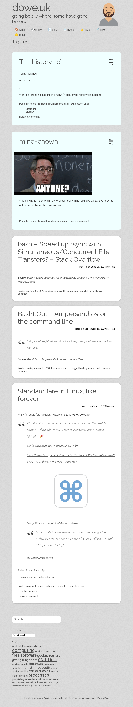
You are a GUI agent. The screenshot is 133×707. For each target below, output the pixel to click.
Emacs (46, 651)
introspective (42, 667)
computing (23, 650)
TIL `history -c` (40, 61)
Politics (16, 675)
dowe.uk (31, 7)
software (53, 679)
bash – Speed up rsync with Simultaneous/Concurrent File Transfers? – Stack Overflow (63, 251)
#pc (43, 570)
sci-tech (29, 679)
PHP (48, 671)
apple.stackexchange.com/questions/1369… (53, 445)
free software (24, 655)
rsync (91, 291)
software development (20, 683)
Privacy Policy (103, 698)
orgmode (33, 670)
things (54, 682)
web (22, 686)
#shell (21, 570)
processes (38, 675)
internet (26, 667)
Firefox (52, 651)
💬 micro (36, 29)
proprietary (18, 679)
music (15, 671)
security (38, 679)
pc (58, 586)
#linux (37, 570)
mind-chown (38, 141)
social (46, 679)
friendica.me (30, 591)
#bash (29, 570)
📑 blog (52, 29)
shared (60, 291)
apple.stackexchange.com (40, 557)
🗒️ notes (69, 29)
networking (23, 671)
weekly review (32, 685)
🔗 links (101, 29)
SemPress (73, 698)
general (55, 656)
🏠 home (20, 29)
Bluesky (30, 111)
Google (24, 664)
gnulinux (90, 368)
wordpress (46, 686)
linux (54, 221)
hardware (38, 663)
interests (16, 668)
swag (41, 682)
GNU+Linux (47, 660)
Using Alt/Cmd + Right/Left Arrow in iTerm (52, 523)
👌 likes (85, 29)
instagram (49, 664)
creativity (39, 651)
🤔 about (20, 34)
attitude (23, 646)
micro (33, 104)
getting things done (25, 660)
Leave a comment (30, 116)
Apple (15, 646)
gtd (31, 664)
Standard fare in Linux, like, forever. (58, 394)
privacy (24, 675)
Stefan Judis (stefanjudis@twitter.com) (43, 414)
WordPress (49, 698)
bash (48, 104)
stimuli (34, 682)
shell (66, 104)
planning (54, 671)
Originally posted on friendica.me (36, 577)
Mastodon (31, 109)
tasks (47, 682)
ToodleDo (16, 686)
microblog (57, 104)
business (39, 646)
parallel (84, 291)
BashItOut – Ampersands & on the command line (63, 317)
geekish (43, 655)
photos (43, 670)
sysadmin (63, 221)
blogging (31, 646)
